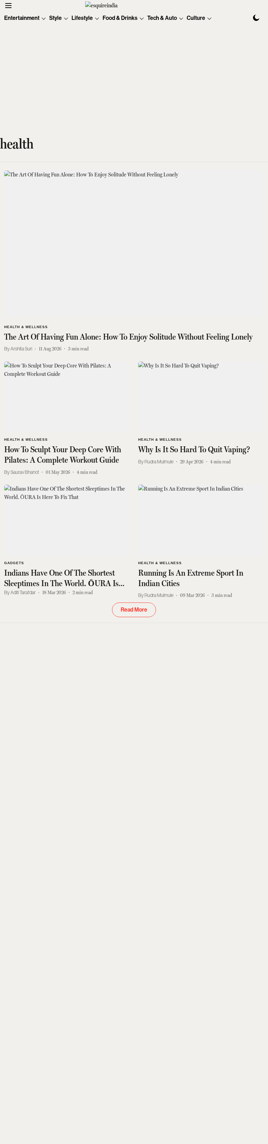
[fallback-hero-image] (134, 244)
